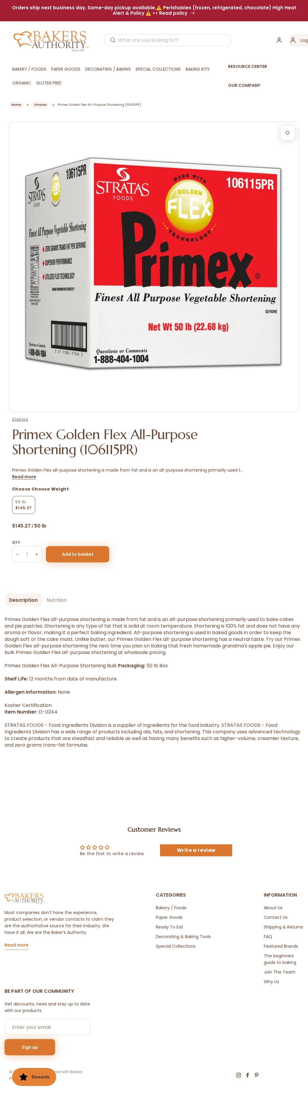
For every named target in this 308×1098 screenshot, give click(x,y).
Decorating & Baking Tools (183, 937)
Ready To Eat (169, 927)
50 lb (23, 504)
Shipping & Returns (283, 927)
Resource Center (247, 66)
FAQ (268, 937)
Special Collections (176, 946)
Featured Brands (281, 946)
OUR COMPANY (244, 85)
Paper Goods (169, 917)
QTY (16, 542)
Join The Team (279, 972)
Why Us (271, 982)
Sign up (30, 1047)
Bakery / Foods (171, 908)
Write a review (196, 850)
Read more (24, 477)
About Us (273, 908)
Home (16, 104)
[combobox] (167, 40)
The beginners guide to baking (280, 959)
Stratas (40, 104)
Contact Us (276, 917)
